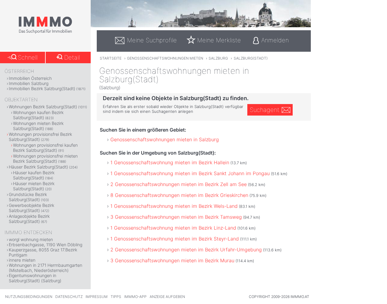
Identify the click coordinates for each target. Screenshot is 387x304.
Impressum (97, 296)
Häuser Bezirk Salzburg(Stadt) (38, 166)
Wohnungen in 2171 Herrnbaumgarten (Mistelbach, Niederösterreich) (45, 268)
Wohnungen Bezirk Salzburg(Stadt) (43, 106)
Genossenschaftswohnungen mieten (165, 58)
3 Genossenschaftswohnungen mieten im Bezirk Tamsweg (176, 217)
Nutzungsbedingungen (28, 296)
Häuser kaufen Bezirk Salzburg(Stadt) (33, 175)
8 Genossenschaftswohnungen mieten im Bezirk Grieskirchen (179, 195)
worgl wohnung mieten (31, 239)
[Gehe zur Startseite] (45, 32)
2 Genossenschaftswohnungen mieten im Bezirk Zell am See (178, 184)
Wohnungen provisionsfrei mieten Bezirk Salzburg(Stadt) (45, 158)
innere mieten (22, 260)
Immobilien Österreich (30, 78)
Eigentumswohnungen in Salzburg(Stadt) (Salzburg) (35, 278)
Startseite (111, 58)
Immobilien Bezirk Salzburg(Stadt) (42, 88)
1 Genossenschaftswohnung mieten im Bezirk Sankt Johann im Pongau (190, 173)
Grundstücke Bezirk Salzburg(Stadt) (28, 197)
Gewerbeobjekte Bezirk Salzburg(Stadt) (31, 208)
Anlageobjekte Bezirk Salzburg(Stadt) (29, 219)
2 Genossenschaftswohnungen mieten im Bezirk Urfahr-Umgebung (186, 250)
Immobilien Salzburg (28, 83)
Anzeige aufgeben (167, 296)
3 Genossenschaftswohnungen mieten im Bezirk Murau (172, 260)
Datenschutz (69, 296)
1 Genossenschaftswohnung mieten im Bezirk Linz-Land (173, 228)
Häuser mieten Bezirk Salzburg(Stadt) (33, 186)
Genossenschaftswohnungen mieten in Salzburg (164, 139)
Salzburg (218, 58)
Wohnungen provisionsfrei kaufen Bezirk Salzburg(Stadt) (45, 147)
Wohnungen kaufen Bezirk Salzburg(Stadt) (38, 115)
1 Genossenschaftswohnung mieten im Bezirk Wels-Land (174, 206)
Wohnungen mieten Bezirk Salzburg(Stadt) (38, 126)
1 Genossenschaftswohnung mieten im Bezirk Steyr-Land (174, 239)
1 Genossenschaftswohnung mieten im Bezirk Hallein (169, 162)
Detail (72, 57)
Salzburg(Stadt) (251, 58)
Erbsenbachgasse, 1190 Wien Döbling (45, 244)
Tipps (116, 296)
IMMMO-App (135, 296)
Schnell (27, 57)
